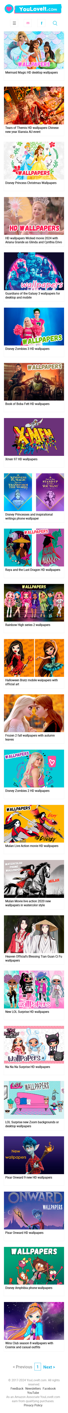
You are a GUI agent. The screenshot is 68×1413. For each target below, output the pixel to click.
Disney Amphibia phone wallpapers (28, 1288)
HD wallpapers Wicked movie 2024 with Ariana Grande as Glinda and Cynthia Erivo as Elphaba (33, 240)
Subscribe (28, 23)
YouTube (33, 1393)
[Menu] (14, 23)
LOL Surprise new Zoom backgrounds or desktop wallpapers (32, 1124)
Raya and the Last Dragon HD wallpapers (32, 570)
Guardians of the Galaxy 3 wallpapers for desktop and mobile (32, 295)
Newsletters (33, 1388)
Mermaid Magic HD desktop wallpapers (31, 72)
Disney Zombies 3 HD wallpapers (27, 349)
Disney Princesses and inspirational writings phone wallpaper (29, 516)
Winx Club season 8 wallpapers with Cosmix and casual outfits (29, 1345)
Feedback (17, 1388)
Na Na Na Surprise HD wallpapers (27, 1067)
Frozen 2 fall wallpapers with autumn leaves (30, 737)
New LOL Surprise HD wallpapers (27, 1012)
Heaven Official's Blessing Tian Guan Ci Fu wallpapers (33, 958)
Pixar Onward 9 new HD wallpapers (28, 1177)
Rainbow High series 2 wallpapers (27, 625)
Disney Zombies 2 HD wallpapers (27, 791)
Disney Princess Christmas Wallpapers (30, 183)
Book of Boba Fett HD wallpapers (27, 404)
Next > (49, 1367)
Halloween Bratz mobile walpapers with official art (31, 682)
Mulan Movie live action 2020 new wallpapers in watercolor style (28, 903)
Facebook (41, 23)
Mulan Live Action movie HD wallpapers (31, 846)
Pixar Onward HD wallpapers (24, 1233)
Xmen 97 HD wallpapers (21, 459)
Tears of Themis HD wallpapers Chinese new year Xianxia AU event (32, 130)
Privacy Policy (33, 1405)
